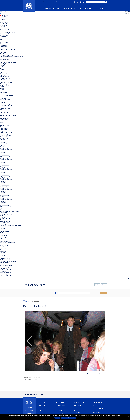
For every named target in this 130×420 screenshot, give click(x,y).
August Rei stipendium (5, 241)
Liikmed (2, 208)
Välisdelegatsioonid (4, 64)
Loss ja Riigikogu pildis (5, 275)
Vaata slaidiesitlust (86, 374)
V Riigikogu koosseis (5, 217)
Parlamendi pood (78, 410)
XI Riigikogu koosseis (5, 156)
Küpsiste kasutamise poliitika (69, 417)
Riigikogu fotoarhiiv (4, 231)
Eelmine (29, 341)
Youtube (80, 2)
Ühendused (2, 75)
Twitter (77, 2)
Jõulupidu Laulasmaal (71, 281)
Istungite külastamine (78, 405)
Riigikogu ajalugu (4, 134)
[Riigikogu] (29, 6)
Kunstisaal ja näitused (5, 269)
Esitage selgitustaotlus (5, 131)
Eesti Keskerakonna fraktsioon (7, 55)
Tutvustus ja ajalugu (72, 8)
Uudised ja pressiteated (5, 237)
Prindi (103, 284)
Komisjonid (2, 31)
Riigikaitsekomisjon (4, 42)
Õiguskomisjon (3, 46)
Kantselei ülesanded (5, 78)
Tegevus (56, 8)
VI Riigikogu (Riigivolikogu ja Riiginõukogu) (10, 214)
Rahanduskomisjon (4, 41)
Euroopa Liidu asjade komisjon (7, 32)
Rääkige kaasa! (3, 126)
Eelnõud (2, 88)
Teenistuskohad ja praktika (6, 82)
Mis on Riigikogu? (4, 116)
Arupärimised (3, 106)
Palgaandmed (3, 28)
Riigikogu (47, 8)
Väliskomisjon (3, 45)
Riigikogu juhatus (4, 21)
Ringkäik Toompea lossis (6, 265)
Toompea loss (3, 257)
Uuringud (2, 238)
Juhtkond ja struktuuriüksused (7, 81)
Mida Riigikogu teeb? (5, 118)
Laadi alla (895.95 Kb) (101, 374)
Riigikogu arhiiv (3, 254)
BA (0, 68)
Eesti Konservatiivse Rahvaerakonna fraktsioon (11, 56)
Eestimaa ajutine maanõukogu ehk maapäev (11, 225)
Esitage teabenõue (4, 128)
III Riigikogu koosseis (5, 219)
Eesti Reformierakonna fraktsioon (8, 58)
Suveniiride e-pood (4, 274)
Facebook (74, 2)
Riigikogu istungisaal (5, 262)
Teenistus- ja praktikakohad (98, 409)
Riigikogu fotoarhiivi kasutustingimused (33, 394)
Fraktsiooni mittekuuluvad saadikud (8, 62)
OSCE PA (2, 69)
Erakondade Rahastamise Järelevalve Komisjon (62, 409)
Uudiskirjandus (3, 251)
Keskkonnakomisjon (5, 33)
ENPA (1, 66)
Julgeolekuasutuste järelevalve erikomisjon (10, 48)
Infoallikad (89, 8)
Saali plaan (2, 26)
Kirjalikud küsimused (5, 108)
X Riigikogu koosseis (5, 167)
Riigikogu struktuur (4, 125)
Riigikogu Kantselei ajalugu (6, 227)
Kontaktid (63, 2)
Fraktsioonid (3, 52)
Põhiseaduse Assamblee (6, 207)
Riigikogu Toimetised (5, 245)
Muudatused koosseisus (6, 23)
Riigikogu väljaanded (5, 244)
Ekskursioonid (3, 268)
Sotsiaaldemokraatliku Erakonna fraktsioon (10, 61)
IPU (1, 71)
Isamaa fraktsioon (4, 59)
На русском (5, 15)
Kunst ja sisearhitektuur (5, 259)
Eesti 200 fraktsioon (5, 54)
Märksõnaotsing (4, 96)
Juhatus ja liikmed (4, 138)
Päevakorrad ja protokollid (6, 91)
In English (4, 16)
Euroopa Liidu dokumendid (6, 95)
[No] (128, 417)
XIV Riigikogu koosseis (5, 135)
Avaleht (24, 281)
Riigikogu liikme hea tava (6, 29)
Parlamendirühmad (4, 74)
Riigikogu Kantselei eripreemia (7, 242)
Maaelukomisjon (4, 36)
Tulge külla (101, 8)
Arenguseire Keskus (5, 85)
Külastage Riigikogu (4, 267)
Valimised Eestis (60, 407)
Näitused (76, 409)
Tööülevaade (3, 98)
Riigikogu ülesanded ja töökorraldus (8, 115)
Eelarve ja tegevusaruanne (6, 84)
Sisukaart (69, 2)
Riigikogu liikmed (4, 22)
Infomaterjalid (3, 248)
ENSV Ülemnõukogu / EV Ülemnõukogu (9, 211)
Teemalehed (3, 247)
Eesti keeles (47, 2)
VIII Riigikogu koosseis (5, 187)
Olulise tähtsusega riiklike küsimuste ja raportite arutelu (13, 111)
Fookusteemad (3, 235)
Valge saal (2, 264)
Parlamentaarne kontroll (6, 105)
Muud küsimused (4, 112)
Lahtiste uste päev (4, 271)
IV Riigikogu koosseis (5, 218)
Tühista (96, 293)
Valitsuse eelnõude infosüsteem (63, 412)
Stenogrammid (3, 92)
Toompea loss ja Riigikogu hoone (8, 258)
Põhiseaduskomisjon (5, 39)
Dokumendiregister (4, 94)
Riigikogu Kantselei (4, 76)
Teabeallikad (3, 252)
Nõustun (57, 417)
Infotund (2, 109)
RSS (83, 2)
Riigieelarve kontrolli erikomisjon (8, 51)
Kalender (2, 89)
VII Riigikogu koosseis (5, 197)
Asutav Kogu (3, 224)
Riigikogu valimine (4, 124)
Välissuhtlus (3, 122)
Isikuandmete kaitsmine (97, 412)
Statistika (2, 101)
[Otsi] (105, 2)
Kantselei (63, 281)
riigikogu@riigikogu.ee (29, 413)
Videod (1, 232)
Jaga (98, 284)
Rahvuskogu (3, 215)
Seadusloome (3, 119)
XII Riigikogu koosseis (5, 146)
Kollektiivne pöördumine (6, 132)
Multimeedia (3, 229)
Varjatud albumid (55, 281)
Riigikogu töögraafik (5, 99)
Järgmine (100, 341)
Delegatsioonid (3, 142)
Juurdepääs (57, 2)
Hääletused (2, 102)
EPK (1, 72)
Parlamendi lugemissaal (6, 249)
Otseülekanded (3, 234)
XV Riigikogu (3, 19)
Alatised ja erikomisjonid (6, 149)
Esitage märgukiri (4, 129)
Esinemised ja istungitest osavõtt (8, 104)
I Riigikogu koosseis (5, 222)
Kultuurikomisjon (4, 35)
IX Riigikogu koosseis (5, 177)
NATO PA (2, 65)
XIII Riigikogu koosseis (5, 136)
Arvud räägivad (3, 25)
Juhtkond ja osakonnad (97, 407)
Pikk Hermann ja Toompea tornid (8, 261)
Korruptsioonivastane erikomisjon (8, 49)
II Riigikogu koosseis (5, 221)
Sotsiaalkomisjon (4, 43)
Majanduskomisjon (4, 38)
